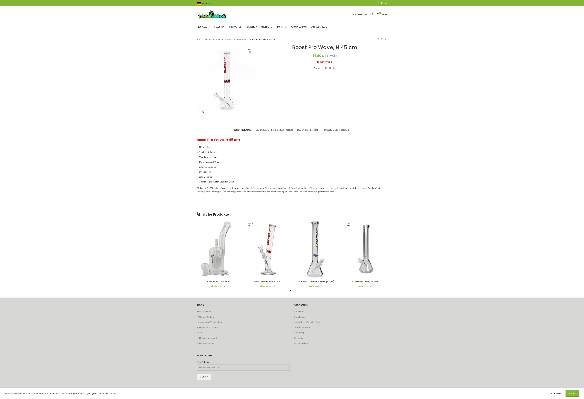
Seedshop (299, 311)
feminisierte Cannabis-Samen (308, 322)
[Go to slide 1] (290, 290)
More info (556, 393)
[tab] (242, 128)
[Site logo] (216, 14)
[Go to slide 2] (293, 290)
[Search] (372, 14)
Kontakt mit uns (204, 311)
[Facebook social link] (378, 3)
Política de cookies (205, 343)
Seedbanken (300, 317)
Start (199, 39)
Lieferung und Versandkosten (211, 322)
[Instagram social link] (385, 3)
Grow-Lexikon (301, 343)
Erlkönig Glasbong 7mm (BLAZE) (316, 281)
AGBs (199, 332)
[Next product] (385, 39)
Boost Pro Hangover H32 (267, 281)
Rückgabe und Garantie (208, 327)
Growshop (299, 332)
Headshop (299, 338)
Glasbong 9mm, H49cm (365, 281)
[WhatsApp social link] (333, 68)
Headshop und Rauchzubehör (219, 39)
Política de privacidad (207, 338)
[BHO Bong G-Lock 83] (219, 249)
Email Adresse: (204, 362)
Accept (572, 393)
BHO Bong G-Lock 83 (218, 281)
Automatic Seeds (302, 327)
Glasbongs (241, 39)
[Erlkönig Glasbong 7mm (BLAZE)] (316, 249)
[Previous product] (378, 39)
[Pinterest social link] (330, 68)
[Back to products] (382, 39)
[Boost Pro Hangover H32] (268, 249)
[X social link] (382, 3)
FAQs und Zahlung (205, 317)
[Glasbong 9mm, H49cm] (365, 249)
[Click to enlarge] (203, 111)
